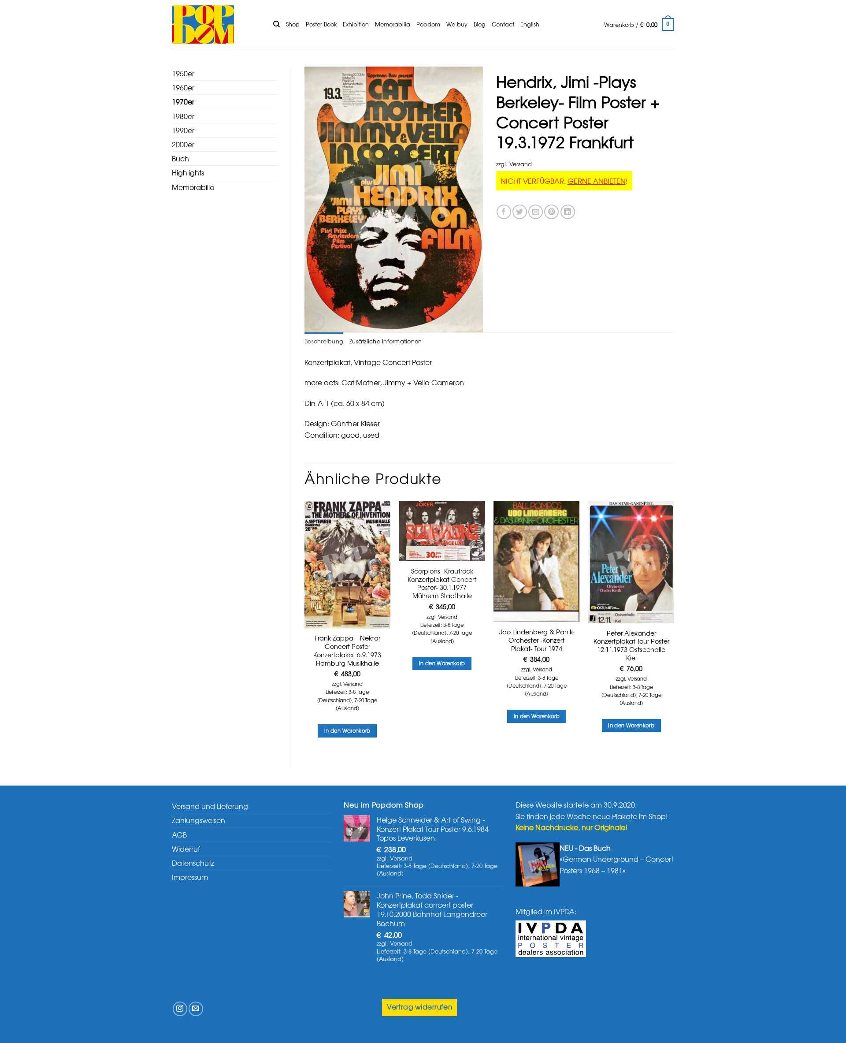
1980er (183, 116)
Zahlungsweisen (198, 820)
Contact (503, 24)
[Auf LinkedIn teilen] (567, 212)
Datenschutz (193, 862)
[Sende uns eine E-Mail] (196, 1009)
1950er (183, 73)
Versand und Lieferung (210, 806)
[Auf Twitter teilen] (519, 212)
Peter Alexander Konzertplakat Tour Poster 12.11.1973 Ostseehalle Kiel (631, 645)
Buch (180, 158)
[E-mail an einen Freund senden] (535, 212)
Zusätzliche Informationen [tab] (385, 341)
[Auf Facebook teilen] (504, 212)
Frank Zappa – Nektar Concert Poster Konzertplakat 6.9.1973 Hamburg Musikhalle (347, 650)
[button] (639, 24)
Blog (480, 24)
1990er (183, 130)
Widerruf (186, 848)
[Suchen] (276, 24)
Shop (293, 24)
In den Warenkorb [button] (347, 730)
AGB (179, 834)
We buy (457, 24)
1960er (183, 87)
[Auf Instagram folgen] (180, 1009)
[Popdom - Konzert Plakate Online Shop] (216, 24)
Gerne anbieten (597, 180)
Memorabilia (392, 24)
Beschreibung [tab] (323, 341)
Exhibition (356, 24)
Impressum (190, 877)
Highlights (188, 172)
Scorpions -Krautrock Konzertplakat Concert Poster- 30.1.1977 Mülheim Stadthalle (442, 583)
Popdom (428, 24)
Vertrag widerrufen (419, 1007)
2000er (183, 144)
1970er (183, 101)
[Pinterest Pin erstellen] (551, 212)
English (529, 24)
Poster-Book (321, 24)
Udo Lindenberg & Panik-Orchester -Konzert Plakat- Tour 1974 (536, 640)
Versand (520, 164)
